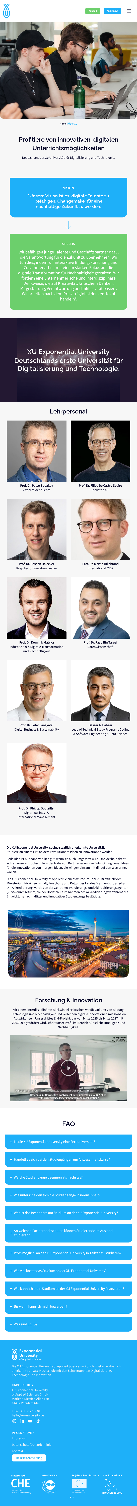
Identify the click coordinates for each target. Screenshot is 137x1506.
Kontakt (17, 1451)
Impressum (20, 1438)
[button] (92, 11)
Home (63, 124)
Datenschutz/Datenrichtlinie (31, 1444)
